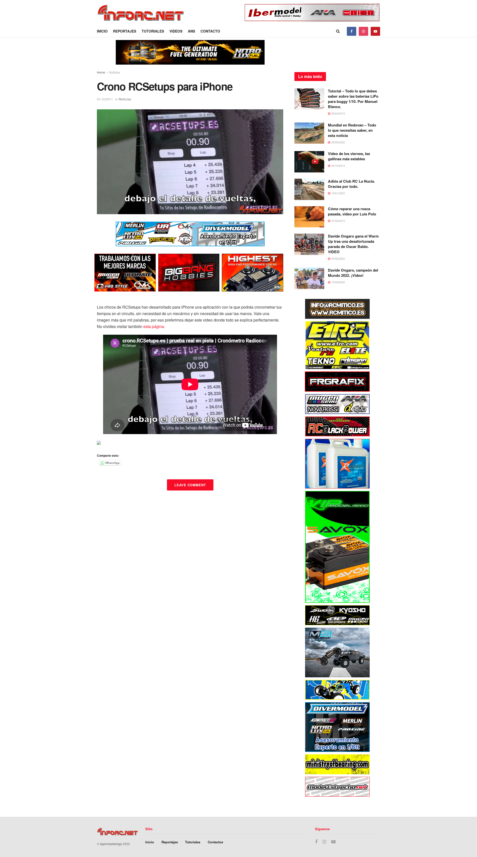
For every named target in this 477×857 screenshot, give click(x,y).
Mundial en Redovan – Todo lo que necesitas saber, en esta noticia (352, 130)
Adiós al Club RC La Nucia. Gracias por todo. (351, 183)
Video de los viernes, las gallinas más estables (349, 156)
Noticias (114, 72)
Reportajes (124, 31)
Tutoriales (153, 31)
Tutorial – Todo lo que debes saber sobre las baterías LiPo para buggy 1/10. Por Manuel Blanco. (353, 98)
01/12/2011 (105, 99)
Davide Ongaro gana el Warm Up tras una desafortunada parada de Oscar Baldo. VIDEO (353, 243)
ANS (191, 31)
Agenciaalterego (111, 844)
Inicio (102, 31)
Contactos (215, 842)
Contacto (210, 31)
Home (101, 72)
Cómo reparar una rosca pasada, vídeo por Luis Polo (352, 211)
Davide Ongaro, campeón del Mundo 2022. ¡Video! (353, 272)
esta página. (154, 326)
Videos (175, 31)
